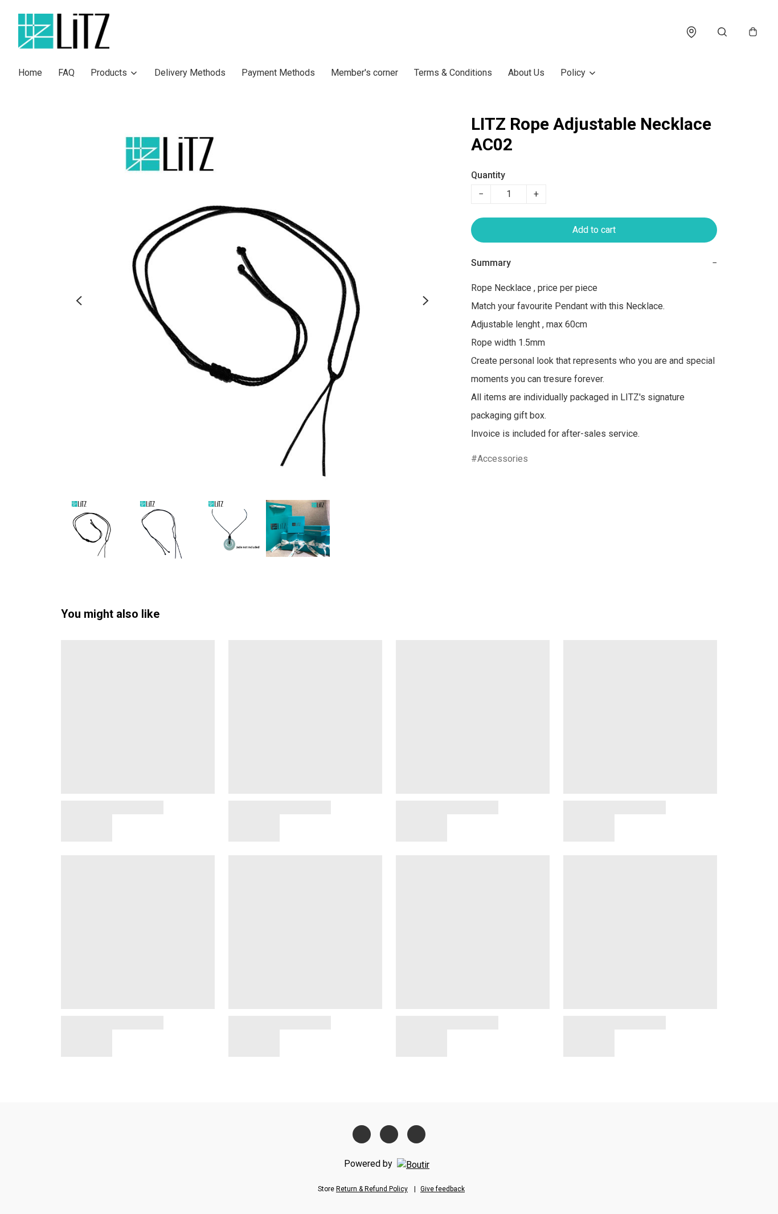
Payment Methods (278, 72)
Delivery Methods (190, 72)
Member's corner (364, 72)
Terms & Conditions (453, 72)
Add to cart (594, 229)
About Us (526, 72)
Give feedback (442, 1189)
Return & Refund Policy (372, 1189)
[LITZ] (63, 32)
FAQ (66, 72)
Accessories (502, 458)
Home (30, 72)
